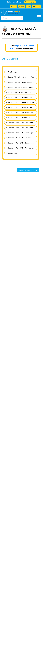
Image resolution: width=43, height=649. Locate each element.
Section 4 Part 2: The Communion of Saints (22, 143)
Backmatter (12, 153)
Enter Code (36, 6)
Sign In (18, 46)
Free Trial (14, 6)
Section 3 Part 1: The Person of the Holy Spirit (22, 117)
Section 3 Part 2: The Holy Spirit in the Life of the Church (22, 123)
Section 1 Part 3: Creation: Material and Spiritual (22, 87)
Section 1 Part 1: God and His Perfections (22, 77)
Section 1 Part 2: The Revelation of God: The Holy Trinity (22, 82)
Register (22, 6)
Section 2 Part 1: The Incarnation (20, 102)
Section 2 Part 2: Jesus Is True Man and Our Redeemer (22, 107)
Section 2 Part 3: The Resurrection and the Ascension (22, 112)
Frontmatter (12, 72)
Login (28, 6)
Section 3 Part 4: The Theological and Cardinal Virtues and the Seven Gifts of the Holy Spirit (22, 133)
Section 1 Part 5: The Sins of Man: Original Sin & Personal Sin (22, 97)
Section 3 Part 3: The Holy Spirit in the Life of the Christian (22, 128)
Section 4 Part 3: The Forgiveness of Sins (22, 148)
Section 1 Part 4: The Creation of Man (22, 92)
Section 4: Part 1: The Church (19, 138)
